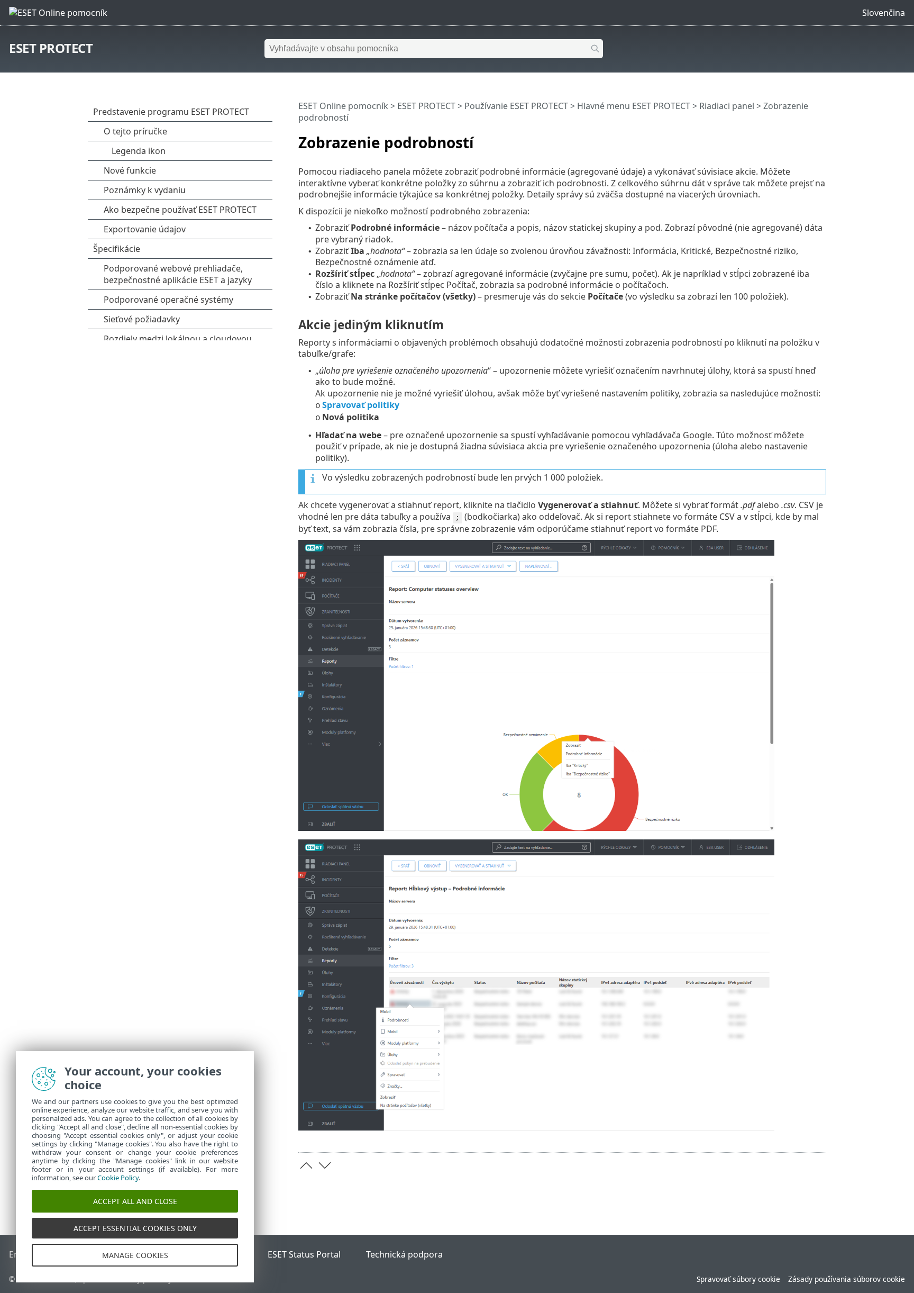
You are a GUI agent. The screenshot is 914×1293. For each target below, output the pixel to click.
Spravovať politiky (360, 405)
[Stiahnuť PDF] (804, 138)
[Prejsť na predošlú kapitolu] (306, 1165)
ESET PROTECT (51, 48)
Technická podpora (404, 1254)
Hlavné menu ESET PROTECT (633, 106)
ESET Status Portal (304, 1254)
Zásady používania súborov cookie (846, 1279)
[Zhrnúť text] (820, 138)
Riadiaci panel (726, 106)
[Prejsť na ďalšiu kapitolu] (325, 1165)
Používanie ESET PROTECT (516, 106)
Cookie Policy (118, 1177)
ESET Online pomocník (343, 106)
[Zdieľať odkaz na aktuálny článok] (788, 138)
